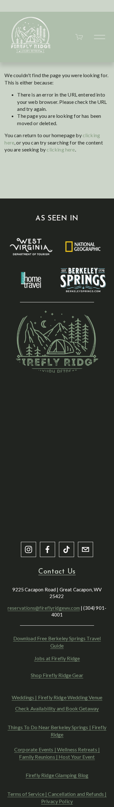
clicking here (61, 149)
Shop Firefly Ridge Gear (57, 675)
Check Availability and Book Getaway (57, 708)
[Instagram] (28, 549)
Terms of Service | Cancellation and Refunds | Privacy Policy (56, 797)
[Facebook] (47, 549)
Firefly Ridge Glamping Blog (57, 775)
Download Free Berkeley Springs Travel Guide (57, 641)
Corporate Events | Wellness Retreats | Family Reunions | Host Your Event (57, 752)
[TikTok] (66, 549)
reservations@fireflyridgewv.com (44, 608)
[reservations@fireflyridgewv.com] (85, 549)
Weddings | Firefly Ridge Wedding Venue (57, 697)
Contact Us (57, 571)
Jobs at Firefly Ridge (57, 658)
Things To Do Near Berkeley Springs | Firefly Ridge (57, 730)
